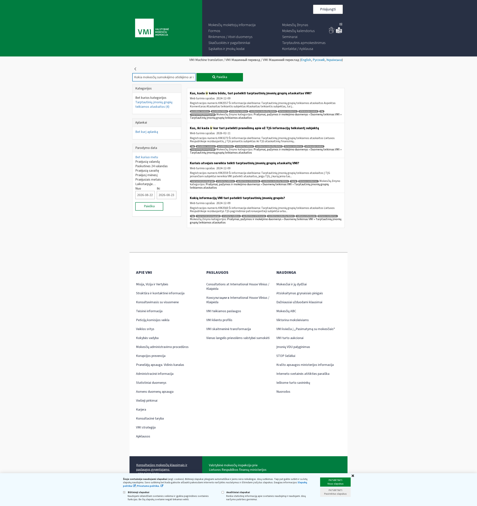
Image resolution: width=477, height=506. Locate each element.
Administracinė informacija (154, 373)
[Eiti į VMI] (152, 28)
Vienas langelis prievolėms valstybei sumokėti (238, 338)
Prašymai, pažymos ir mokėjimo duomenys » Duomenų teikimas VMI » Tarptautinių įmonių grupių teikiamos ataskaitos (266, 116)
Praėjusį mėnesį (146, 175)
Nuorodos (283, 391)
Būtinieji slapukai (138, 492)
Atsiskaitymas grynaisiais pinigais (299, 293)
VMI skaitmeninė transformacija (228, 329)
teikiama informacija (306, 216)
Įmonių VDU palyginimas (293, 347)
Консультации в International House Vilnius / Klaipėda (237, 300)
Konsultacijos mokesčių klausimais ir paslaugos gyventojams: (161, 467)
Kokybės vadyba (147, 338)
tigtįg (293, 181)
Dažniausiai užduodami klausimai (299, 302)
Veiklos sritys (145, 329)
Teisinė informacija (149, 311)
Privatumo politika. (148, 486)
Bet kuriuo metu (146, 157)
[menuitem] (232, 25)
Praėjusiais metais (148, 179)
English (306, 60)
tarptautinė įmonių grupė (202, 181)
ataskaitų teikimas (238, 111)
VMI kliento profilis (219, 320)
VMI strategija (146, 427)
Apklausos (143, 436)
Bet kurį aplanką (146, 132)
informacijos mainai (308, 111)
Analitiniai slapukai (238, 492)
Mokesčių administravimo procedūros (162, 347)
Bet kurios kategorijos (150, 97)
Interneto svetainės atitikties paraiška (302, 373)
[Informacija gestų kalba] (332, 32)
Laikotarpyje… (145, 184)
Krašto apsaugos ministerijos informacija (305, 364)
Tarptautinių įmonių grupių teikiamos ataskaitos (153, 104)
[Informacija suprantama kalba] (339, 32)
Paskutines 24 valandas (151, 166)
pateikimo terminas (200, 111)
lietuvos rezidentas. (308, 181)
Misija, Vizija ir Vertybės (152, 284)
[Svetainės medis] (340, 24)
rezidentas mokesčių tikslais (263, 111)
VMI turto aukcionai (290, 338)
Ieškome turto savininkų (293, 382)
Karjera (141, 409)
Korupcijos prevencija (150, 356)
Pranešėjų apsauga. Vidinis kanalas (160, 364)
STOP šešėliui (285, 356)
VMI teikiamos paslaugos (223, 311)
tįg (192, 146)
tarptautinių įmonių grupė (202, 115)
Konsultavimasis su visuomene (157, 302)
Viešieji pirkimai (146, 400)
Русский (319, 60)
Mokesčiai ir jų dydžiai (291, 284)
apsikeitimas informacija (248, 181)
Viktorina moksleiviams (292, 320)
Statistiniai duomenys (151, 382)
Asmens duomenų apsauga (154, 391)
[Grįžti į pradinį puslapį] (135, 69)
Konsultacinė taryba (150, 418)
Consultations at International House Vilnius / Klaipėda (237, 286)
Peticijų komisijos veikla (152, 320)
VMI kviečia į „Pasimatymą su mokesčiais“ (305, 329)
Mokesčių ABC (286, 311)
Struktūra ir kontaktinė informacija (160, 293)
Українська (334, 60)
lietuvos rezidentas (287, 111)
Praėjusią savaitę (147, 170)
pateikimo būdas (219, 111)
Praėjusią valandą (147, 161)
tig (321, 111)
